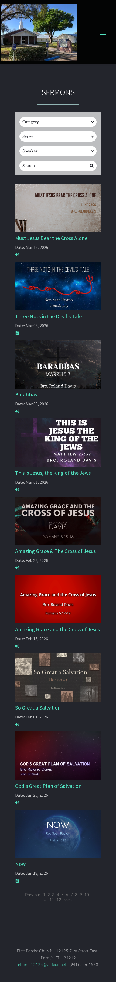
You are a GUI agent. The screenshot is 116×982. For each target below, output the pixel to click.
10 (86, 894)
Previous (33, 894)
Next (67, 899)
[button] (103, 32)
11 (51, 899)
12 (58, 899)
